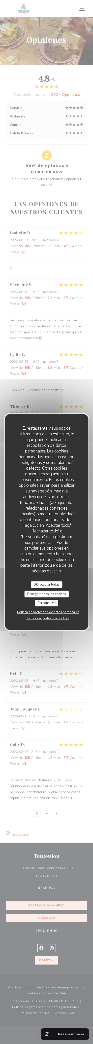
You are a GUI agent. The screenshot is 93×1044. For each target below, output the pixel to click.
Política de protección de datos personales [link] (48, 612)
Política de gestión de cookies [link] (47, 618)
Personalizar (46, 603)
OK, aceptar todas (46, 584)
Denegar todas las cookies (46, 594)
